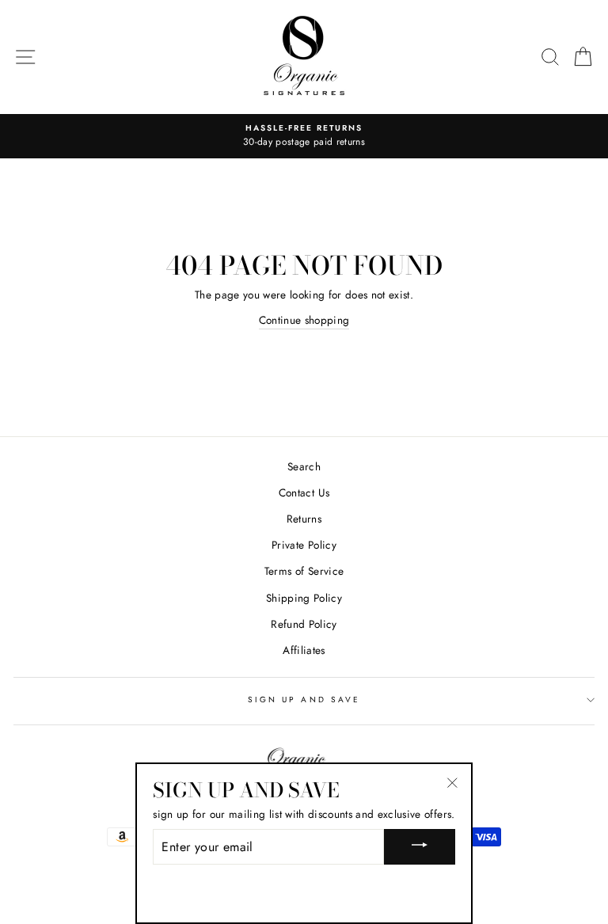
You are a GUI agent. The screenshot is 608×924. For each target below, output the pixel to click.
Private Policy (304, 545)
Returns (304, 519)
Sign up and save (304, 699)
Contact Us (304, 492)
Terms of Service (304, 571)
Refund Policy (303, 624)
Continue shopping (304, 320)
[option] (304, 136)
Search (304, 466)
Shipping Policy (304, 598)
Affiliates (304, 650)
